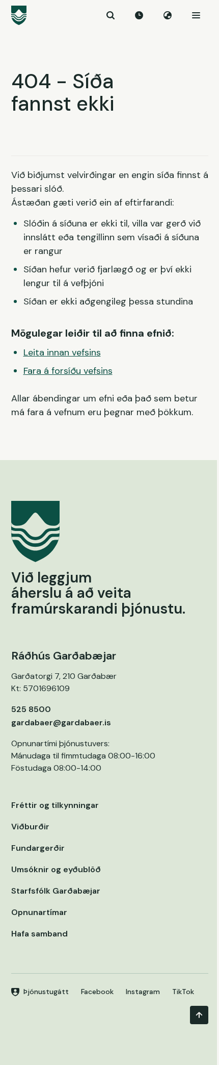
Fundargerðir (38, 848)
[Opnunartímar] (139, 15)
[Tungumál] (167, 15)
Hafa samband (39, 933)
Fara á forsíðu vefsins (68, 371)
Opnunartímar (39, 912)
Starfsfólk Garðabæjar (55, 890)
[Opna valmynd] (196, 15)
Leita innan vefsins (62, 352)
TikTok (183, 991)
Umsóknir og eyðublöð (56, 869)
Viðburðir (30, 826)
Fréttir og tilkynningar (55, 805)
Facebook (97, 991)
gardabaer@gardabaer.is (61, 722)
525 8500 (31, 709)
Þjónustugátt (46, 991)
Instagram (143, 991)
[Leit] (110, 15)
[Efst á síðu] (199, 1015)
